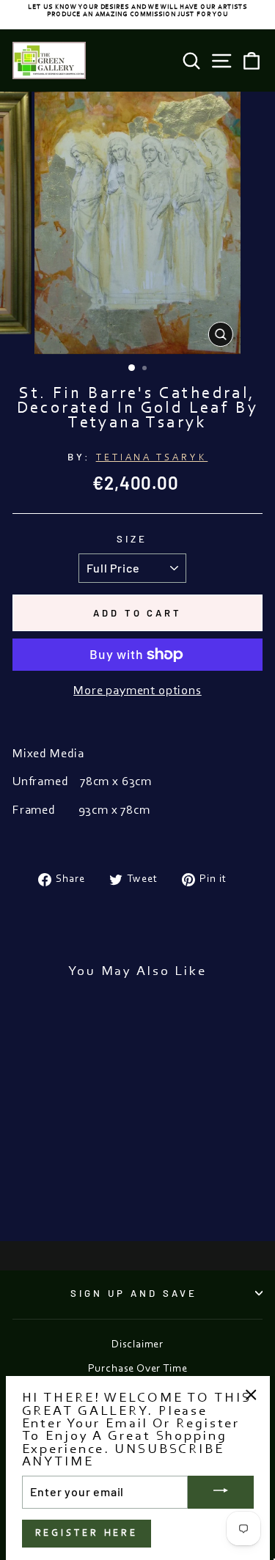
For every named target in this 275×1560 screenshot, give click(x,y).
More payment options (137, 691)
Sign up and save (133, 1293)
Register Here (87, 1533)
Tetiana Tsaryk (152, 458)
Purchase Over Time (138, 1369)
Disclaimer (137, 1344)
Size (132, 539)
